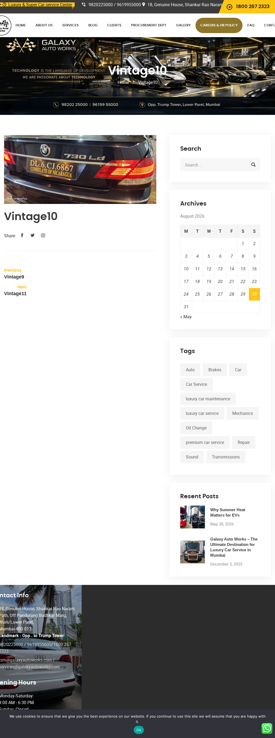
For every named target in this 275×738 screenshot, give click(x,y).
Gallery (183, 25)
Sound (192, 457)
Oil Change (196, 428)
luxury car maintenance (208, 399)
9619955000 (39, 644)
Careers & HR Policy (219, 25)
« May (186, 317)
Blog (92, 25)
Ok (138, 730)
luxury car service (202, 413)
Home (21, 25)
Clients (114, 25)
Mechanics (242, 413)
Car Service (196, 384)
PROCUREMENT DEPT (149, 25)
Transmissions (226, 457)
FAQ (250, 25)
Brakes (214, 370)
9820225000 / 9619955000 (115, 5)
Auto (190, 370)
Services (70, 25)
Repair (244, 442)
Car (238, 370)
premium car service (205, 442)
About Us (44, 25)
